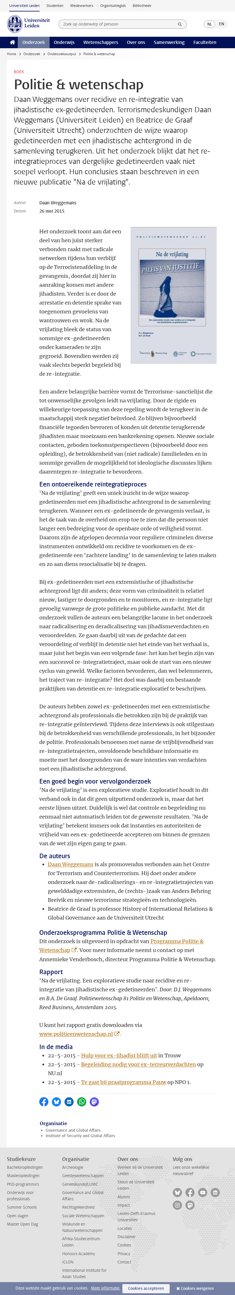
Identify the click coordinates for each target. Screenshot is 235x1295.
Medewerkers (81, 5)
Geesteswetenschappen (83, 1175)
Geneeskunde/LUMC (80, 1184)
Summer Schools (22, 1207)
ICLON (67, 1262)
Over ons (136, 42)
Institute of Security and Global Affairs (80, 1136)
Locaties (124, 1228)
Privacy (123, 1254)
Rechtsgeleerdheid (78, 1207)
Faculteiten (204, 42)
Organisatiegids (113, 5)
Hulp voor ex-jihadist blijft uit (119, 1055)
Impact (123, 1205)
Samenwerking (169, 42)
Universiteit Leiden (24, 5)
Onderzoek (33, 42)
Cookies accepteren (146, 1288)
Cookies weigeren (197, 1288)
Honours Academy (78, 1254)
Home (11, 54)
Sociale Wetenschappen (83, 1216)
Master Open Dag (22, 1224)
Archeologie (72, 1167)
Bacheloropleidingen (25, 1167)
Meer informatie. (105, 1288)
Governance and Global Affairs (73, 1130)
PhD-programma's (23, 1184)
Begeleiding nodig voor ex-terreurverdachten (138, 1064)
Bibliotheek (142, 5)
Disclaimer (126, 1237)
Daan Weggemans (70, 864)
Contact (124, 1262)
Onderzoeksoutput (62, 54)
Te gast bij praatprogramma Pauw (123, 1082)
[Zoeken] (180, 24)
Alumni (123, 1197)
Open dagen (17, 1216)
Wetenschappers (100, 42)
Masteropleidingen (23, 1175)
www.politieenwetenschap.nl (76, 1034)
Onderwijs (64, 42)
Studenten (54, 5)
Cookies (124, 1245)
